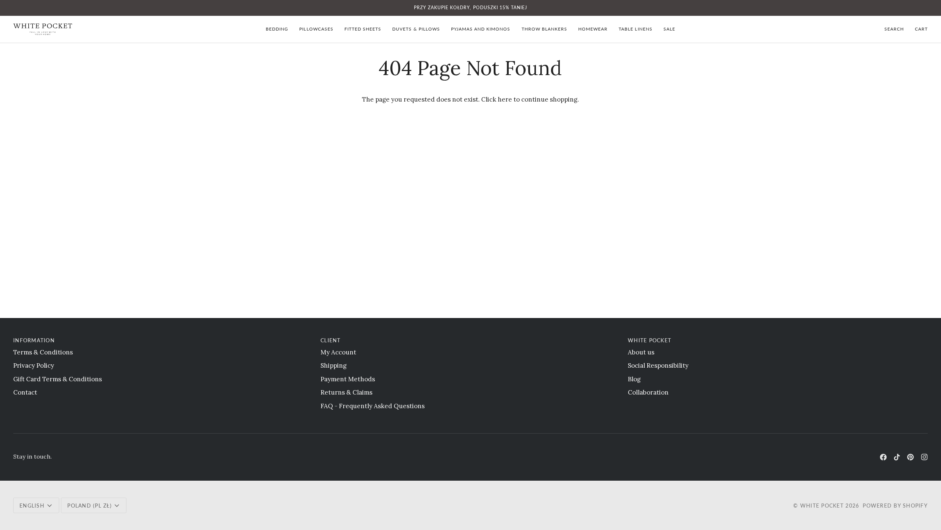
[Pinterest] (910, 457)
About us (641, 352)
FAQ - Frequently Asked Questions (373, 406)
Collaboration (648, 392)
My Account (338, 352)
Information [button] (34, 340)
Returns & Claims (346, 392)
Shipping (334, 365)
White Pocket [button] (649, 340)
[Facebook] (883, 457)
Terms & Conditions (43, 352)
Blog (634, 379)
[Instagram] (924, 457)
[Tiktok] (897, 457)
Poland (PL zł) (89, 505)
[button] (277, 29)
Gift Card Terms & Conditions (57, 379)
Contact (25, 392)
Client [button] (331, 340)
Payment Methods (348, 379)
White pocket (822, 505)
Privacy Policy (33, 365)
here (505, 99)
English (31, 505)
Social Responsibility (658, 365)
